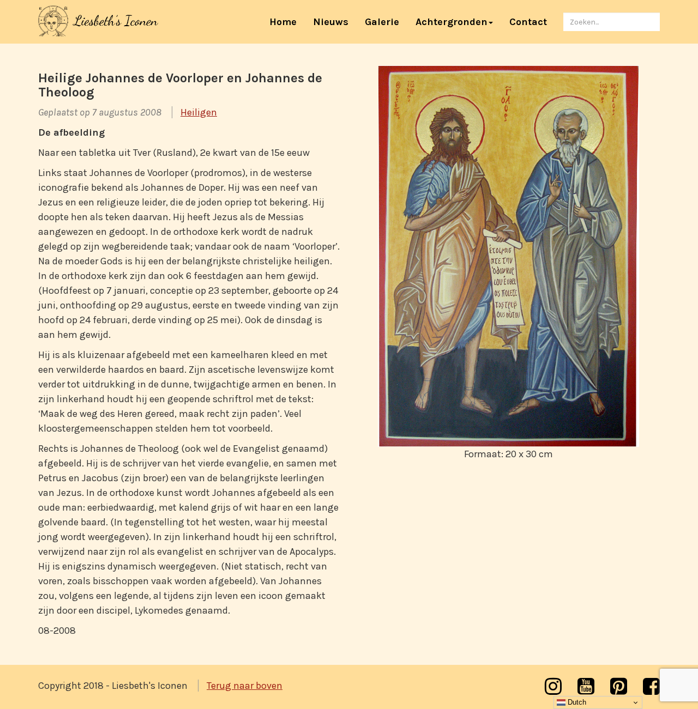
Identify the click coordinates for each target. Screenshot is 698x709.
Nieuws (330, 22)
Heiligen (198, 112)
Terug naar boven (244, 686)
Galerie (382, 22)
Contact (528, 22)
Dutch (575, 702)
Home (287, 21)
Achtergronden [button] (452, 22)
